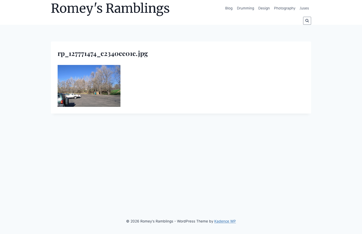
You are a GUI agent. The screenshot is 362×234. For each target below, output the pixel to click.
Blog (229, 8)
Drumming (245, 8)
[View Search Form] (307, 21)
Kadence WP (225, 221)
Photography (284, 8)
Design (264, 8)
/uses (304, 8)
